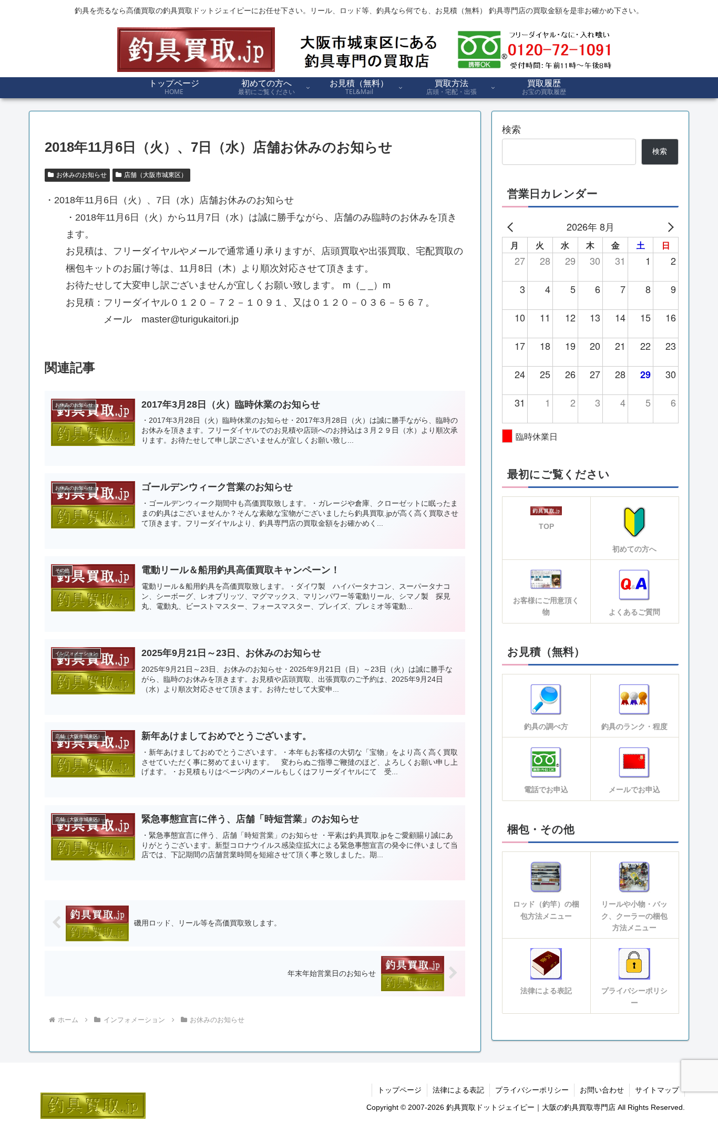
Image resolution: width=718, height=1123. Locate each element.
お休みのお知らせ (81, 175)
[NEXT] (669, 226)
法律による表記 (458, 1090)
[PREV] (512, 226)
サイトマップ (657, 1090)
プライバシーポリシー (532, 1090)
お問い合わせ (602, 1090)
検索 (511, 129)
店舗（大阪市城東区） (155, 175)
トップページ (399, 1090)
